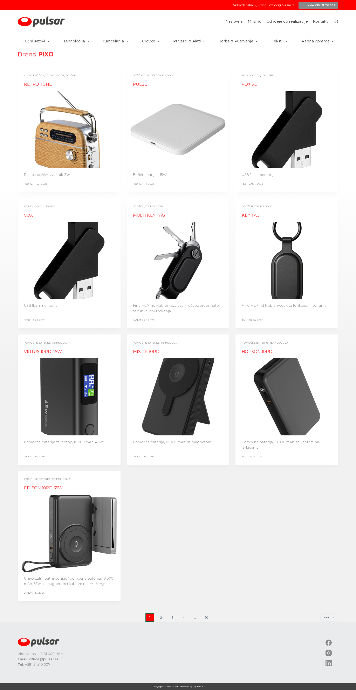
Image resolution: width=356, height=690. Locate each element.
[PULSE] (178, 129)
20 (206, 618)
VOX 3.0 (249, 84)
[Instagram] (329, 653)
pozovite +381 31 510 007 (318, 5)
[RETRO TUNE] (69, 129)
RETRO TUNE (38, 84)
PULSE (140, 84)
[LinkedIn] (329, 663)
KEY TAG (251, 215)
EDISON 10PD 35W (43, 487)
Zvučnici (71, 75)
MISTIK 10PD (146, 351)
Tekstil (278, 41)
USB (264, 75)
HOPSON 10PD (257, 351)
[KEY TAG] (286, 260)
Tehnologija (74, 41)
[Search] (336, 21)
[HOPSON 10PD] (286, 396)
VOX (28, 215)
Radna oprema (316, 41)
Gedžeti (138, 206)
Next (327, 617)
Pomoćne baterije (37, 342)
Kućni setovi (33, 41)
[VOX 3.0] (286, 129)
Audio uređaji (34, 75)
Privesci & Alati (187, 41)
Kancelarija (113, 41)
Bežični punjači (144, 75)
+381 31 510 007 (37, 665)
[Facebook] (329, 643)
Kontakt (320, 21)
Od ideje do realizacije (287, 21)
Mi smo (254, 21)
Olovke (148, 41)
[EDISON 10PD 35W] (69, 533)
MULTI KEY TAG (149, 215)
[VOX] (69, 260)
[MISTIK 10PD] (178, 396)
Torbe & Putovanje (236, 41)
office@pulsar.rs (281, 5)
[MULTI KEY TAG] (178, 260)
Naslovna (234, 21)
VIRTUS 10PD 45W (43, 351)
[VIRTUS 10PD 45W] (69, 396)
